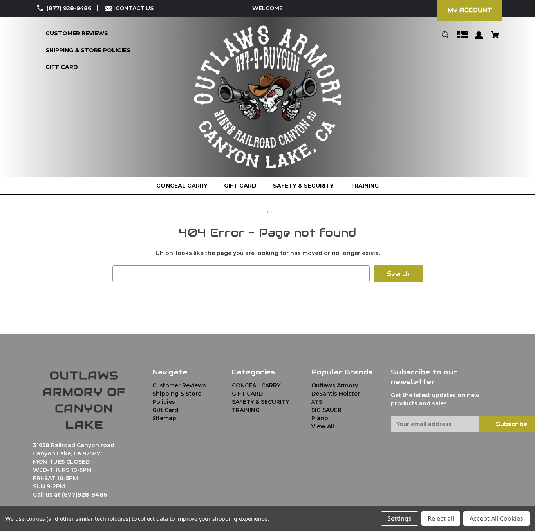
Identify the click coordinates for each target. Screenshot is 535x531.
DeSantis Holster (335, 393)
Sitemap (164, 418)
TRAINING (246, 410)
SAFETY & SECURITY (260, 401)
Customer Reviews (179, 385)
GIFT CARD (247, 393)
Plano (319, 418)
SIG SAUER (326, 410)
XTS (316, 401)
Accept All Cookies (496, 518)
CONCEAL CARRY (256, 385)
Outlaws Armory (334, 385)
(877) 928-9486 (69, 8)
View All (322, 426)
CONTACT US (135, 8)
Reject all (441, 518)
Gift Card (165, 410)
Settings (399, 518)
